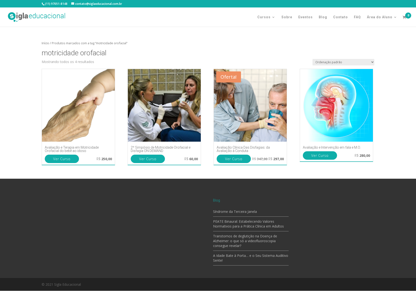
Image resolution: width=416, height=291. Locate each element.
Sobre (286, 17)
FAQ (357, 17)
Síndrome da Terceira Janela (235, 211)
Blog (323, 17)
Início (45, 43)
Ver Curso (62, 159)
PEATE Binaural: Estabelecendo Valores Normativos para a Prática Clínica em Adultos (248, 223)
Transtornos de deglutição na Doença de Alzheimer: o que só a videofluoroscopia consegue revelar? (245, 241)
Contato (340, 17)
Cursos (264, 17)
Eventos (305, 17)
